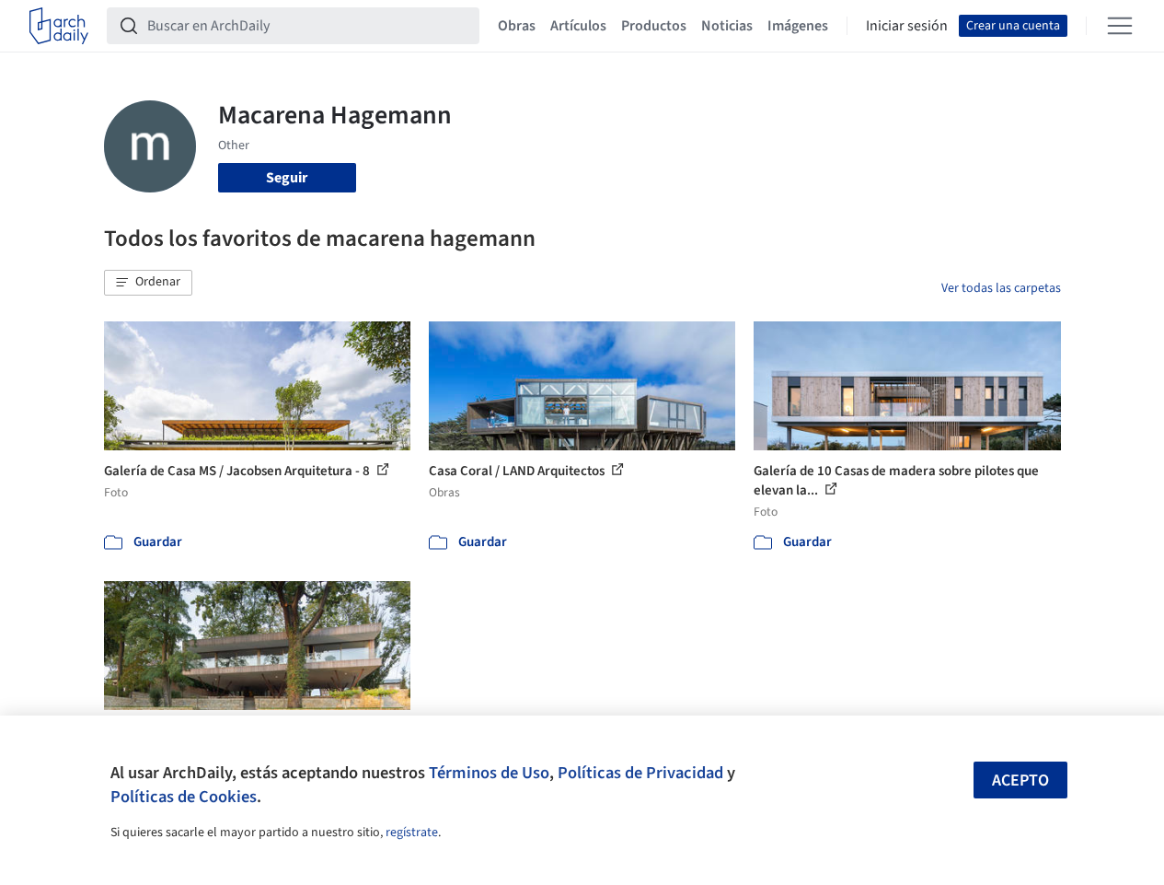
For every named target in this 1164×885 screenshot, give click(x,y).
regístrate (412, 832)
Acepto (1020, 780)
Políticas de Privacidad (640, 773)
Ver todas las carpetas (1001, 288)
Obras (517, 26)
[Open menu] (1120, 26)
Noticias (727, 26)
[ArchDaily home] (58, 25)
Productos (653, 26)
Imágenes (797, 26)
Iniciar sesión (907, 26)
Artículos (578, 26)
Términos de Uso (489, 773)
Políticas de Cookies (183, 797)
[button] (148, 283)
